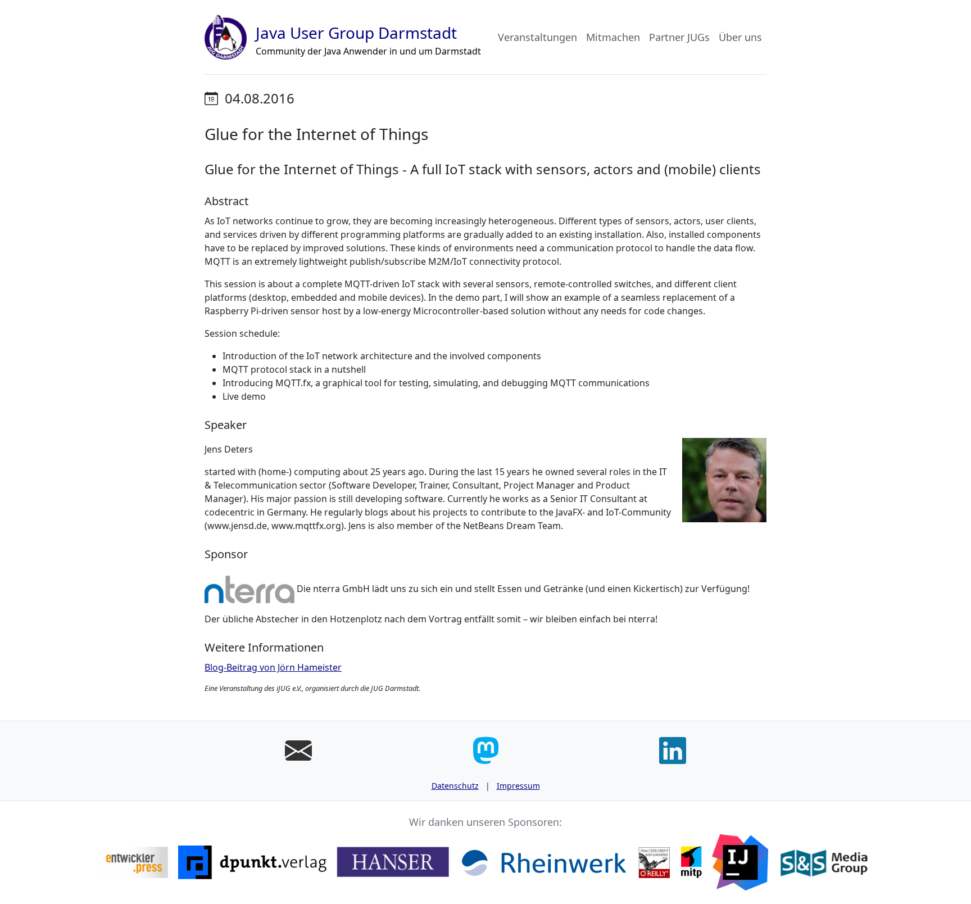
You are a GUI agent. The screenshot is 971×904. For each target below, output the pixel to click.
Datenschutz (455, 785)
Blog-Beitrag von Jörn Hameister (273, 667)
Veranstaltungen (537, 37)
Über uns (740, 37)
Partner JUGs (679, 37)
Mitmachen (613, 37)
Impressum (518, 785)
